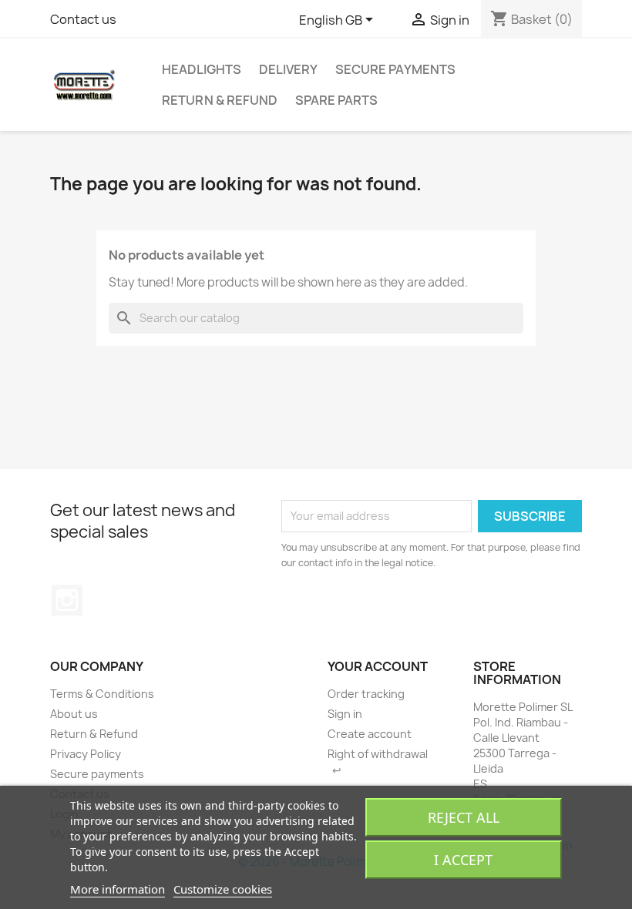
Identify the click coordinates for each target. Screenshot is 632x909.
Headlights (201, 69)
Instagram (67, 600)
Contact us (83, 19)
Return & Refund (219, 100)
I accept (463, 859)
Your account (378, 666)
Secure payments (395, 69)
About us (74, 713)
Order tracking (366, 693)
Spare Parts (336, 100)
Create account (370, 733)
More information (117, 889)
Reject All (463, 817)
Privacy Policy (85, 753)
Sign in (345, 713)
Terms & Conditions (102, 693)
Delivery (288, 69)
